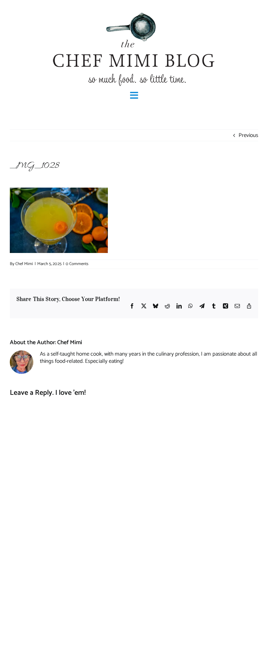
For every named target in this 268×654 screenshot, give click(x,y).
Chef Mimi (24, 263)
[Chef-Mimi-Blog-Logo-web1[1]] (134, 11)
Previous (248, 135)
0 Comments (77, 263)
